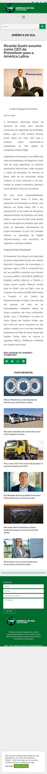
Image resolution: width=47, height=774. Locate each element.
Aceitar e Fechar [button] (21, 766)
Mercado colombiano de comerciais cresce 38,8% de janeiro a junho (22, 433)
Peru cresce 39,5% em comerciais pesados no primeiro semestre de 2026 (23, 464)
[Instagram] (41, 2)
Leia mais (9, 766)
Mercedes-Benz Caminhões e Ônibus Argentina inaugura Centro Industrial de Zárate (21, 530)
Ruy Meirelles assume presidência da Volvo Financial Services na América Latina (22, 496)
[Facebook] (33, 2)
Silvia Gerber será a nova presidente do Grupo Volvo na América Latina (20, 563)
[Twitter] (37, 2)
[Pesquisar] (42, 26)
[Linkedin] (45, 2)
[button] (23, 17)
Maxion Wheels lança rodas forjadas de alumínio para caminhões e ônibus (20, 401)
